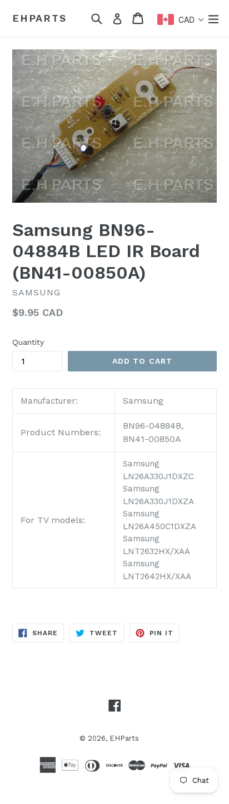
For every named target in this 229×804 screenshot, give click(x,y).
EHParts (39, 18)
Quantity (28, 342)
